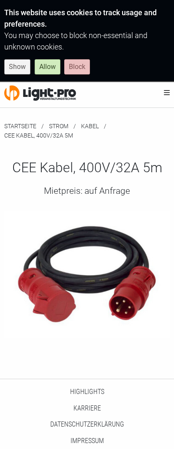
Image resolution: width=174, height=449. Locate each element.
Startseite (20, 126)
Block (77, 67)
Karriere (87, 408)
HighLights (87, 392)
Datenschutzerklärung (87, 424)
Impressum (87, 441)
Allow (47, 67)
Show (17, 67)
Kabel (90, 126)
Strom (58, 126)
